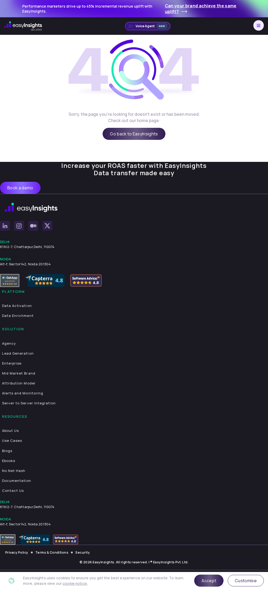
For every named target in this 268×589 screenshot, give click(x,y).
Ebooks (8, 460)
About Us (10, 430)
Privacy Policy (16, 552)
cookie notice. (75, 583)
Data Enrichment (18, 315)
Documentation (16, 480)
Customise (246, 581)
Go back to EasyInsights (134, 134)
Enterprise (11, 363)
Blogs (7, 450)
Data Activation (17, 305)
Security (82, 552)
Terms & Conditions (52, 552)
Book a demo (20, 188)
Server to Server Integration (29, 403)
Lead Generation (18, 353)
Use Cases (12, 440)
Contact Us (13, 490)
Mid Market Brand (18, 373)
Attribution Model (18, 383)
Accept (209, 581)
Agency (9, 343)
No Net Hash (13, 470)
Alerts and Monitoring (22, 393)
